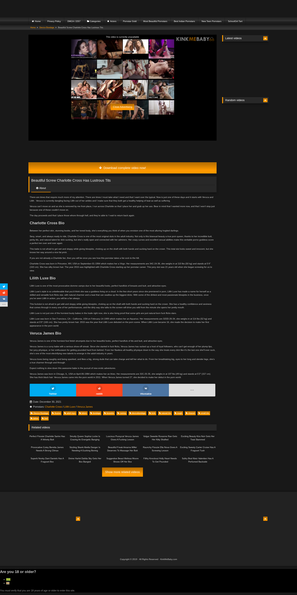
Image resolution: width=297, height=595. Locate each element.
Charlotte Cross (53, 406)
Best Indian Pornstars (184, 21)
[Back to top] (287, 586)
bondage (96, 413)
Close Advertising (122, 107)
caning (123, 413)
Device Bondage (46, 27)
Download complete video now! (124, 168)
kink (153, 413)
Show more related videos (122, 472)
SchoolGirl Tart (235, 21)
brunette (110, 413)
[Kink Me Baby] (55, 8)
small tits (205, 413)
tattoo (35, 418)
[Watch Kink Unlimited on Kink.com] (99, 84)
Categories (95, 21)
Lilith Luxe (69, 406)
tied (46, 418)
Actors (113, 21)
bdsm (84, 413)
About (42, 188)
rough (179, 413)
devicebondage (138, 413)
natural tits (166, 413)
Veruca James (85, 406)
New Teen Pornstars (211, 21)
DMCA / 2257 (73, 21)
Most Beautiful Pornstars (155, 21)
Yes (8, 579)
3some (57, 413)
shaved (191, 413)
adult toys (71, 413)
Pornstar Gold (130, 21)
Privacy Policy (54, 21)
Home (38, 21)
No (7, 583)
